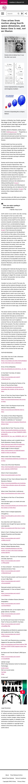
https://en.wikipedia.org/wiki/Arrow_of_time (13, 369)
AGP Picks (4, 2)
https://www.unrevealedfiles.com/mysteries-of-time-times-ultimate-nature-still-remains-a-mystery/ (13, 485)
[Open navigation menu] (2, 13)
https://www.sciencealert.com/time (11, 475)
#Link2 (21, 189)
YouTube (3, 672)
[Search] (18, 13)
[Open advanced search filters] (22, 13)
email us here (5, 668)
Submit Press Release (8, 778)
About (7, 775)
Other (2, 674)
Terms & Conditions (20, 778)
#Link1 (16, 183)
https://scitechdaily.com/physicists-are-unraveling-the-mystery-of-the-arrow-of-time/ (12, 389)
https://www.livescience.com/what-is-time (13, 493)
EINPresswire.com (11, 132)
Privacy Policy (21, 781)
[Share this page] (26, 13)
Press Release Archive (16, 775)
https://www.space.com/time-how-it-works (13, 528)
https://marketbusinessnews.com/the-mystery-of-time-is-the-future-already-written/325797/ (12, 550)
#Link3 (3, 230)
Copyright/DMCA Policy (9, 781)
